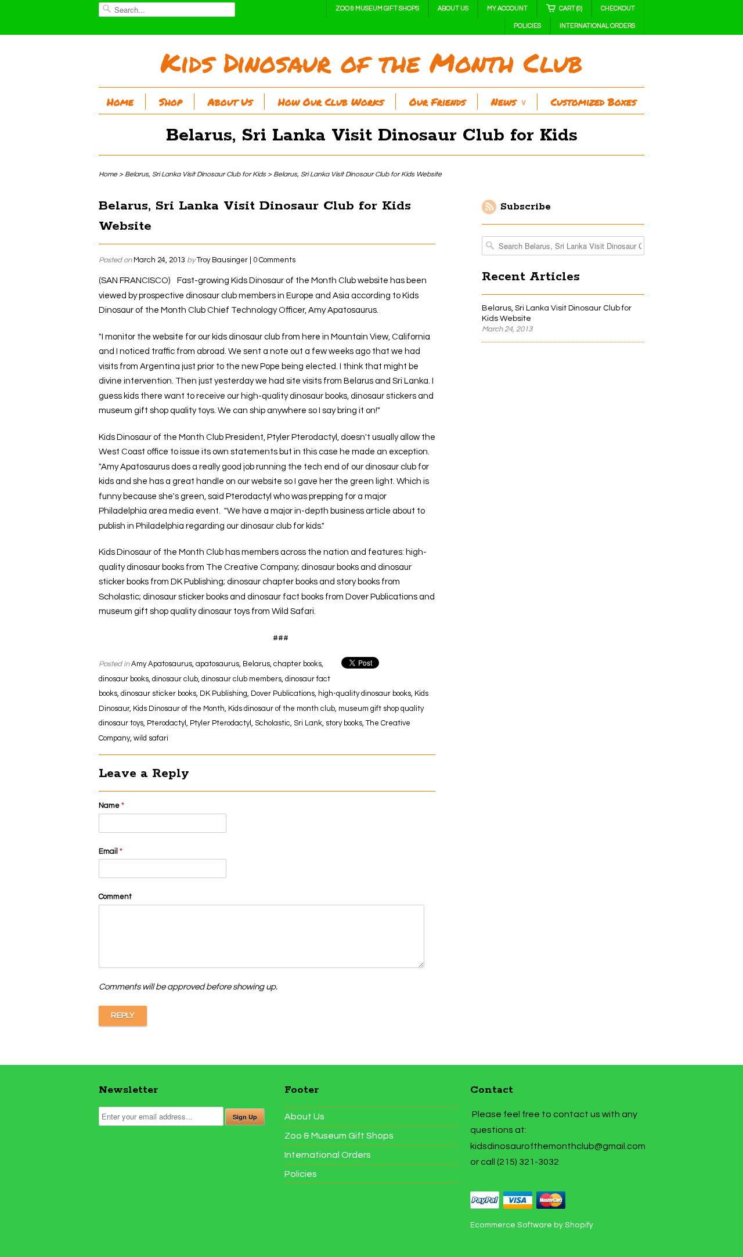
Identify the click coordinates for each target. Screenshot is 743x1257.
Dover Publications (283, 693)
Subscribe (525, 206)
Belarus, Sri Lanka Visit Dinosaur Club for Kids (372, 135)
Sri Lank (308, 723)
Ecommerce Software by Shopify (531, 1225)
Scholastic (272, 723)
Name (111, 805)
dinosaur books (124, 679)
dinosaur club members (241, 679)
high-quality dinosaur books (364, 693)
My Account (507, 8)
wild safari (151, 738)
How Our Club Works (331, 102)
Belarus (256, 664)
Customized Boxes (593, 102)
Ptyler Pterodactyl (220, 723)
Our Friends (437, 102)
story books (344, 723)
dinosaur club (175, 679)
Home (120, 102)
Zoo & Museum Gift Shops (377, 8)
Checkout (618, 8)
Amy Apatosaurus (161, 664)
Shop (170, 102)
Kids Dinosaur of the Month (179, 709)
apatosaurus (217, 664)
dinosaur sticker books (158, 693)
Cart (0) (570, 8)
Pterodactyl (166, 723)
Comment (115, 897)
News (508, 102)
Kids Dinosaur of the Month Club (371, 62)
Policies (527, 26)
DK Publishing (223, 693)
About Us (453, 8)
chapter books (297, 664)
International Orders (597, 26)
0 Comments (274, 260)
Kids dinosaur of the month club (281, 709)
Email (110, 851)
